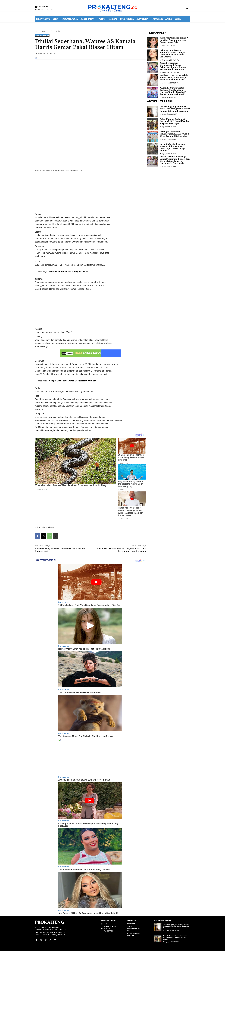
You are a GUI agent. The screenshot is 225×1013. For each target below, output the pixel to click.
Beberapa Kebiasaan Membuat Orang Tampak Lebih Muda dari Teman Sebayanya (173, 53)
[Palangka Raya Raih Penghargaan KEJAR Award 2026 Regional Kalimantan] (152, 136)
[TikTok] (45, 939)
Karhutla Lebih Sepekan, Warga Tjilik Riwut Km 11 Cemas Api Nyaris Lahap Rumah (173, 147)
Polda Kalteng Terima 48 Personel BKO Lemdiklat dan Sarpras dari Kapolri (174, 121)
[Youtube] (55, 939)
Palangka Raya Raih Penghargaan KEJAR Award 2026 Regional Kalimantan (174, 134)
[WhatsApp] (49, 536)
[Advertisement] (90, 192)
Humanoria (45, 31)
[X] (43, 536)
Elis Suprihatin (48, 527)
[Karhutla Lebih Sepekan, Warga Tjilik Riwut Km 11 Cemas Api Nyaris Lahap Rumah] (152, 148)
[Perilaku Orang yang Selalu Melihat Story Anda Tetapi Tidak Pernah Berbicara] (152, 80)
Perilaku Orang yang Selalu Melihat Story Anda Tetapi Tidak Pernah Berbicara (174, 77)
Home (37, 31)
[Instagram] (41, 939)
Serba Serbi (55, 31)
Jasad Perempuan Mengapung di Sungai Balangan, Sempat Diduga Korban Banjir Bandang (173, 66)
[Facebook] (37, 536)
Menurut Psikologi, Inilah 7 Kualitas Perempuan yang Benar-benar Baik (174, 40)
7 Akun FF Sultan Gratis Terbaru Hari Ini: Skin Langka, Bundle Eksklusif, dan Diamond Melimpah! (173, 91)
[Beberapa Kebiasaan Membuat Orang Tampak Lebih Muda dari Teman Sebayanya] (152, 55)
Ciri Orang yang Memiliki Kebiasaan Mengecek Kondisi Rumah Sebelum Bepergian (175, 109)
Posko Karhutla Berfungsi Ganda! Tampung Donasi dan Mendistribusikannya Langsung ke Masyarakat (175, 160)
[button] (187, 8)
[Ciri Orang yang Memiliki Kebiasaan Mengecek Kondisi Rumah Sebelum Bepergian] (152, 111)
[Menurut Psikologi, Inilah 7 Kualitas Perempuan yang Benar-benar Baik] (152, 42)
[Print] (55, 536)
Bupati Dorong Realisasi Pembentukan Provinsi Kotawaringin (60, 549)
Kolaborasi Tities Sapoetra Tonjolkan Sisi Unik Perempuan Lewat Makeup (121, 549)
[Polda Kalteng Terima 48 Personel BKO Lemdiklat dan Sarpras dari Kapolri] (152, 124)
